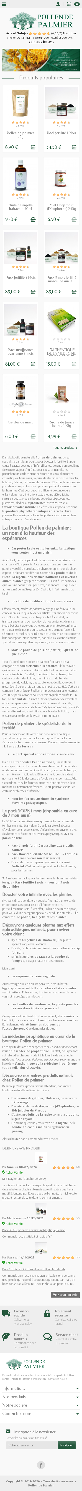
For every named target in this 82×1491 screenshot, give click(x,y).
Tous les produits (63, 448)
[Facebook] (41, 1465)
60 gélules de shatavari (39, 940)
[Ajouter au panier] (33, 147)
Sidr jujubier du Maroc (27, 1110)
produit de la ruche (25, 699)
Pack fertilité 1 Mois (61, 133)
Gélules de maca (20, 422)
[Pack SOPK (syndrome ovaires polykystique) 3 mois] (41, 1209)
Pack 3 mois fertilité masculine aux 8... (61, 279)
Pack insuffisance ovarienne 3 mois (20, 352)
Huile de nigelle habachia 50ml (21, 207)
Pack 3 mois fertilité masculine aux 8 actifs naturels (33, 1269)
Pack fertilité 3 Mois (21, 277)
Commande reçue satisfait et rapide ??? (27, 1236)
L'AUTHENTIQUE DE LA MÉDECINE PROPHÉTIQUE (61, 353)
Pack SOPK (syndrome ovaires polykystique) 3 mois (33, 1230)
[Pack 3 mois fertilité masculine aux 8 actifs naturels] (41, 1248)
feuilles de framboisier (33, 1004)
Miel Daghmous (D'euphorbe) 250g (61, 207)
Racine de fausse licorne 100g (61, 424)
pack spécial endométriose (35, 754)
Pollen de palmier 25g (20, 135)
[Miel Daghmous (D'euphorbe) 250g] (41, 1157)
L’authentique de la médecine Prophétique (46, 1063)
